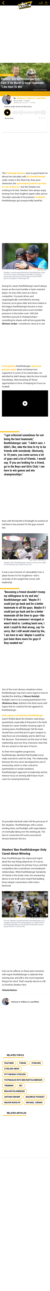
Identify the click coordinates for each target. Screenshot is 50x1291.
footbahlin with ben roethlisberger (23, 1080)
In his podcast (8, 366)
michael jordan (34, 1102)
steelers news (11, 1069)
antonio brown (12, 1097)
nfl (21, 1085)
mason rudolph (12, 1102)
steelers (36, 1063)
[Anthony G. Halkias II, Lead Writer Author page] (7, 100)
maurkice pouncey (35, 1097)
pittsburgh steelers (15, 1074)
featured (9, 1063)
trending (9, 1085)
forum (22, 1063)
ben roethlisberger (14, 1091)
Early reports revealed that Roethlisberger (22, 715)
